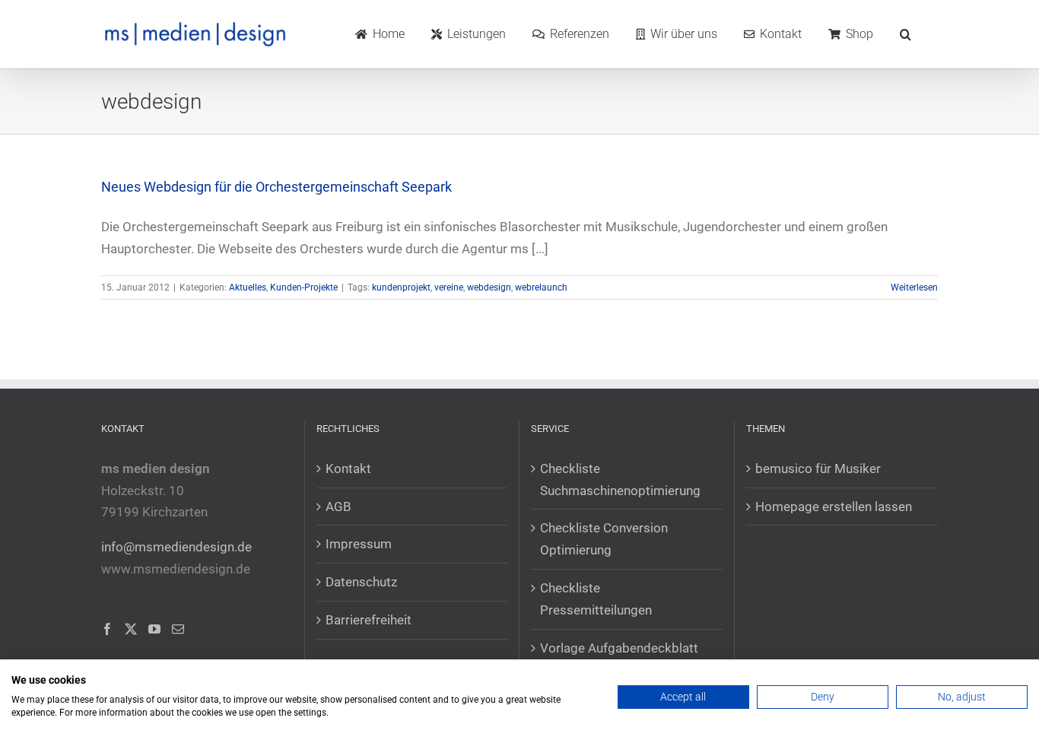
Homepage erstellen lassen (833, 506)
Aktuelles (247, 287)
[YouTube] (154, 629)
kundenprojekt (401, 287)
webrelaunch (541, 287)
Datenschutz (361, 581)
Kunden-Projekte (304, 287)
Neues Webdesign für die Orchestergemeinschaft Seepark (276, 187)
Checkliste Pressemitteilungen (596, 599)
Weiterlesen (914, 287)
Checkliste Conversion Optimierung (604, 538)
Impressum (359, 543)
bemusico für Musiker (818, 468)
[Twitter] (131, 629)
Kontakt (348, 468)
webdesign (489, 287)
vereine (448, 287)
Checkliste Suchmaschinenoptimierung (620, 479)
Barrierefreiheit (368, 619)
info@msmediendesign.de (176, 546)
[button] (905, 34)
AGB (338, 506)
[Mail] (178, 629)
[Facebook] (107, 629)
